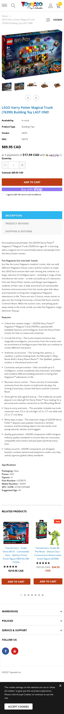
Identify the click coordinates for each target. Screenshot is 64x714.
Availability (8, 120)
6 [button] (39, 595)
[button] (32, 155)
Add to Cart (32, 182)
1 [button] (21, 595)
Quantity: (7, 158)
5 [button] (35, 595)
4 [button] (32, 595)
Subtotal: (6, 172)
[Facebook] (5, 651)
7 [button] (43, 595)
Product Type (8, 126)
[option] (32, 55)
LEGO (24, 132)
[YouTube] (14, 651)
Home (5, 16)
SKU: (4, 139)
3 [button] (28, 595)
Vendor (5, 132)
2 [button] (25, 595)
